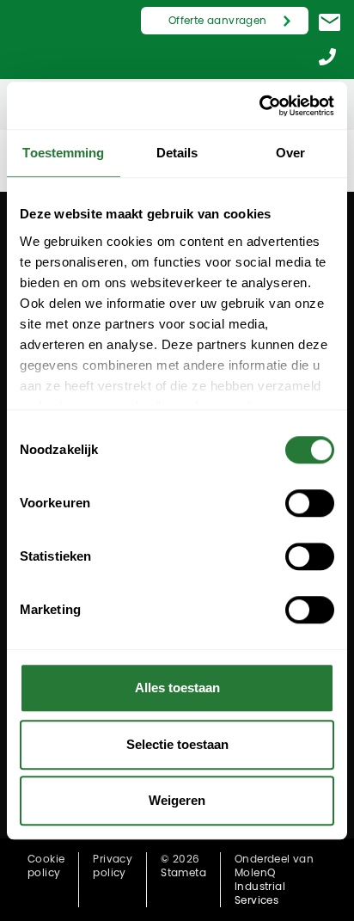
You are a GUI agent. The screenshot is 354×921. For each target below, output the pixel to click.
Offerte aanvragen (217, 20)
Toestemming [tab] (63, 152)
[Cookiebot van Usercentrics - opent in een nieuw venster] (259, 106)
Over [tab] (290, 152)
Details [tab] (177, 152)
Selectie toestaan (177, 744)
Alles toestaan (177, 687)
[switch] (309, 503)
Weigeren (177, 800)
